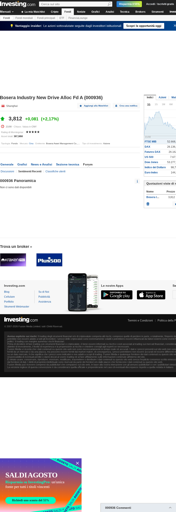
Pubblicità (44, 296)
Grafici (95, 11)
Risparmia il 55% (129, 4)
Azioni (162, 97)
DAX (147, 146)
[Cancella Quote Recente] (147, 202)
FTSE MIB (150, 141)
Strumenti (158, 11)
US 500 (149, 157)
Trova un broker (14, 246)
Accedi (150, 4)
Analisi (110, 11)
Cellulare (9, 296)
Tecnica (124, 11)
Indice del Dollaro (155, 167)
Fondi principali (46, 18)
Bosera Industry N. (157, 197)
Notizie (81, 11)
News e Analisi (41, 164)
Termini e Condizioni (140, 320)
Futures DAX (152, 151)
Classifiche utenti (55, 171)
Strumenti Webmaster (16, 306)
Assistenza (44, 301)
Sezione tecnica (67, 164)
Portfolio (9, 301)
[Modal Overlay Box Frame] (41, 485)
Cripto (54, 11)
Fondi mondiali (24, 18)
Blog (6, 291)
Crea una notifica (128, 106)
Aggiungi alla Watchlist (96, 106)
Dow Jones (151, 162)
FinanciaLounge (78, 18)
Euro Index (151, 172)
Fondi (67, 11)
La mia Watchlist (34, 11)
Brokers (140, 11)
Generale (7, 164)
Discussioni (7, 171)
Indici (150, 97)
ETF (61, 18)
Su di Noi (43, 291)
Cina (31, 143)
